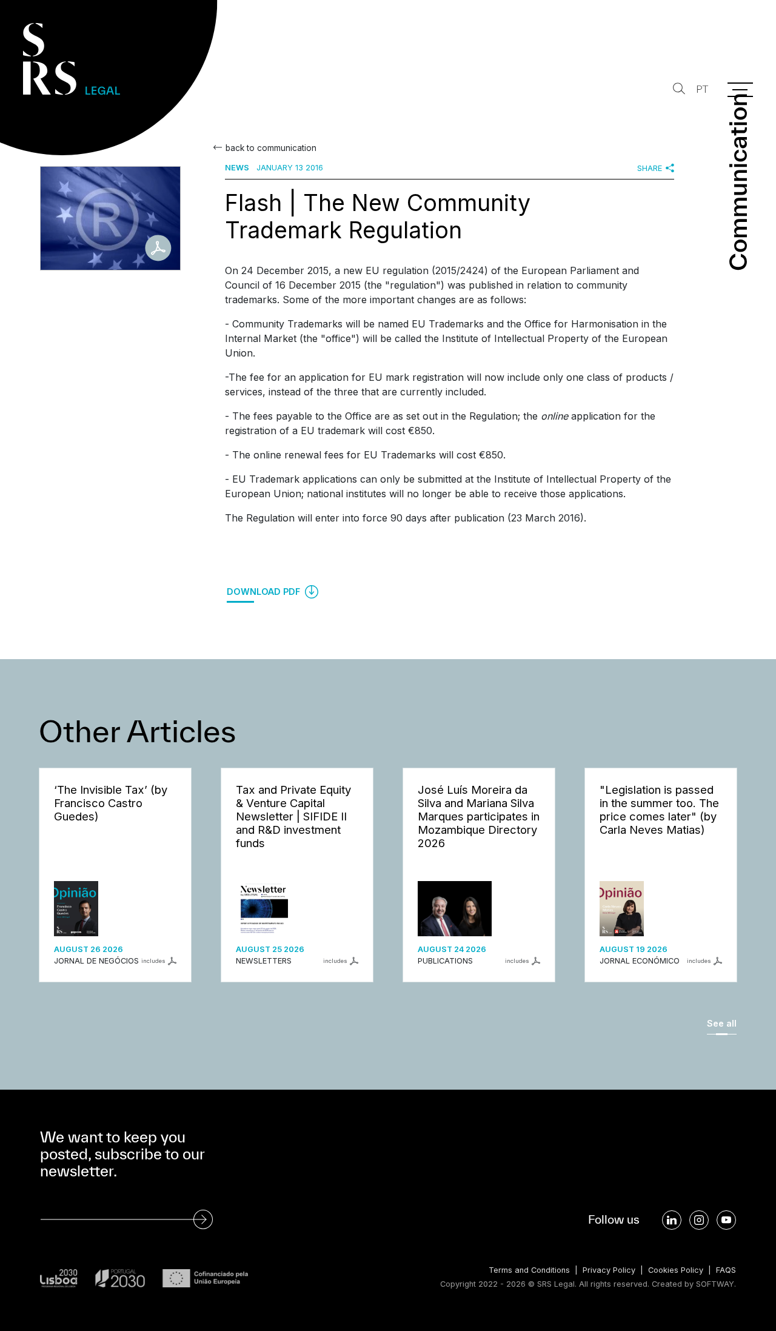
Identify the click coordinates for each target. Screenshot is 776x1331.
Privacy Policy (609, 1270)
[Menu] (740, 89)
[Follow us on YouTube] (726, 1220)
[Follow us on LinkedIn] (671, 1220)
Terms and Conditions (529, 1270)
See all (722, 1023)
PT (702, 89)
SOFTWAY (715, 1284)
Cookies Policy (675, 1270)
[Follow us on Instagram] (699, 1220)
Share (649, 168)
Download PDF (265, 591)
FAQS (726, 1270)
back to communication (271, 148)
